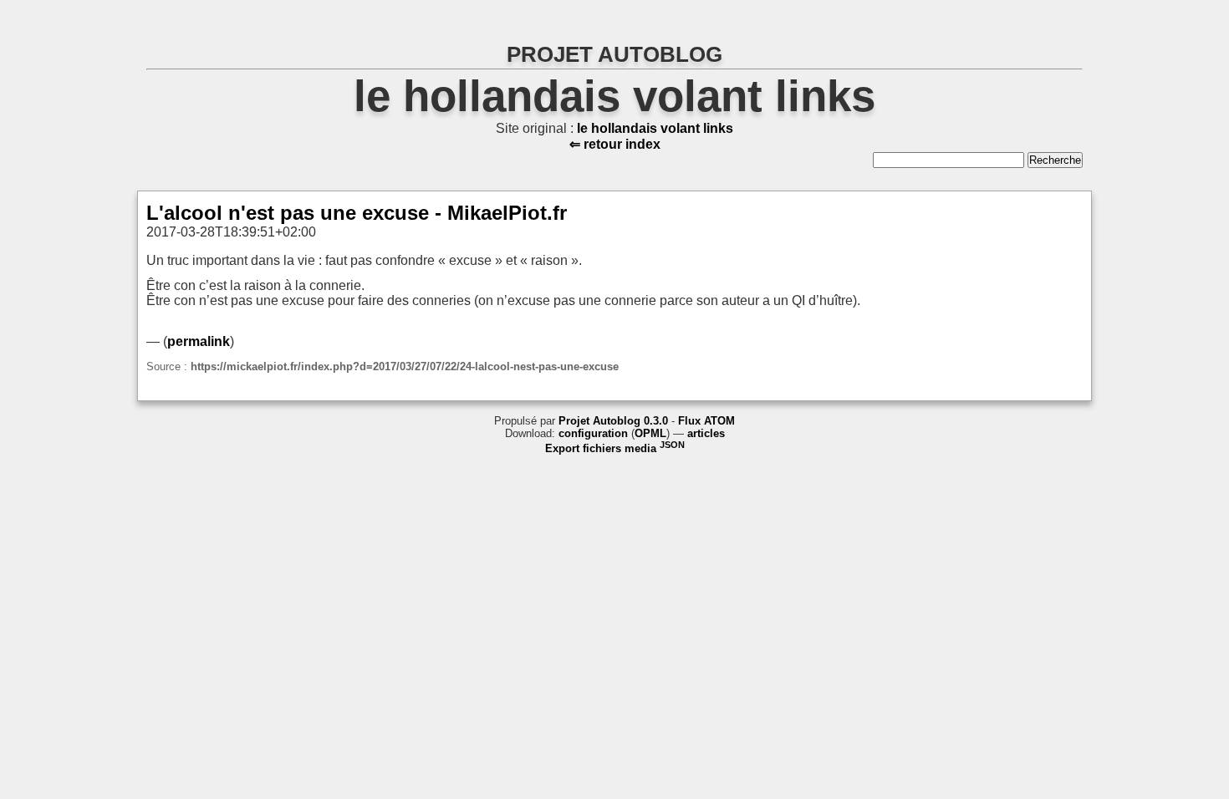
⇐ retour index (614, 144)
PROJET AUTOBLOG (614, 54)
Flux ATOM (706, 421)
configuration (593, 433)
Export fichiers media (615, 448)
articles (706, 433)
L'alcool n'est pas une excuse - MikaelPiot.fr (356, 212)
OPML (650, 433)
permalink (198, 341)
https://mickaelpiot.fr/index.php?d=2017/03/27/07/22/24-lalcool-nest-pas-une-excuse (405, 366)
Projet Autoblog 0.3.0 (613, 421)
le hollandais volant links (614, 95)
